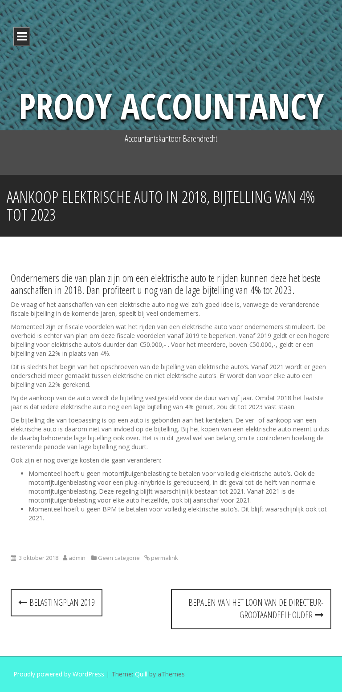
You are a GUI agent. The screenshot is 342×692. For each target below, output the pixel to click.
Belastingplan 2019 (61, 602)
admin (77, 558)
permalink (164, 558)
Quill (141, 674)
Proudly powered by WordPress (58, 674)
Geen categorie (119, 558)
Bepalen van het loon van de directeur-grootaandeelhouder (256, 608)
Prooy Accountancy (171, 105)
